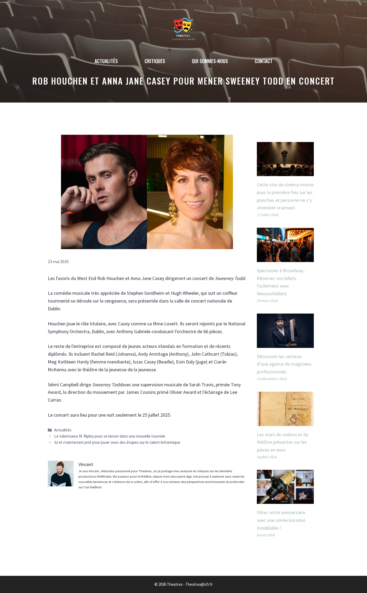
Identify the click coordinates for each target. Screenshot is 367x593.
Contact (263, 60)
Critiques (155, 60)
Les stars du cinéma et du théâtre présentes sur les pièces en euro (282, 442)
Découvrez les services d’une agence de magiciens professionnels (284, 364)
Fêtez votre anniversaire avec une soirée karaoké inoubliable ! (281, 520)
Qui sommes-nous (210, 60)
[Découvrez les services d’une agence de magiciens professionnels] (285, 344)
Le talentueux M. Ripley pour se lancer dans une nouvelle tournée (109, 436)
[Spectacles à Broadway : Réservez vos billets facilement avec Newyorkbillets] (285, 258)
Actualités (106, 60)
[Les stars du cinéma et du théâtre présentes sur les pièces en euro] (285, 422)
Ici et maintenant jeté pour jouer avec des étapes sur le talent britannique (117, 442)
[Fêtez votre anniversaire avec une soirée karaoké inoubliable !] (285, 500)
